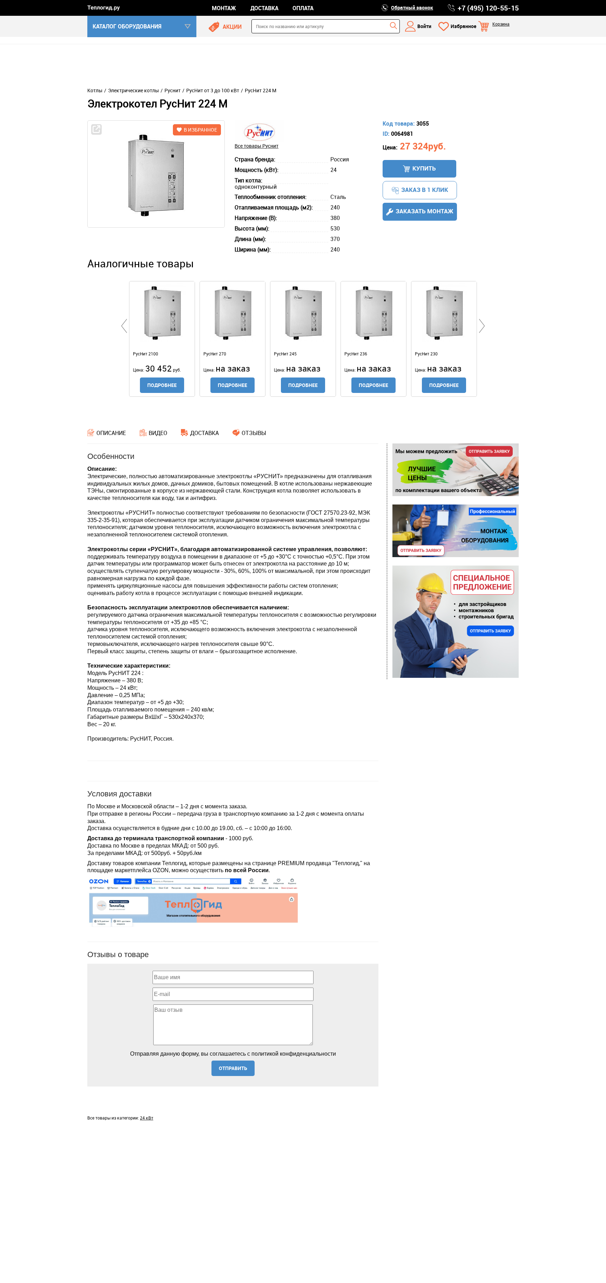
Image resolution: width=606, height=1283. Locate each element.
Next (482, 326)
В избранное (200, 129)
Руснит (172, 91)
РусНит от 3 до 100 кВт (212, 91)
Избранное (463, 26)
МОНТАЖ (224, 8)
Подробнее (162, 385)
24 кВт (146, 1118)
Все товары (256, 145)
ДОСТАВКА (264, 8)
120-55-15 (488, 8)
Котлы (94, 91)
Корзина (501, 24)
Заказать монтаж (424, 211)
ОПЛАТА (303, 8)
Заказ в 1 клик (424, 190)
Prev (124, 326)
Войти (424, 26)
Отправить (233, 1068)
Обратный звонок (412, 7)
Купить (424, 168)
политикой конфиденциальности (293, 1054)
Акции (232, 27)
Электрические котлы (133, 91)
